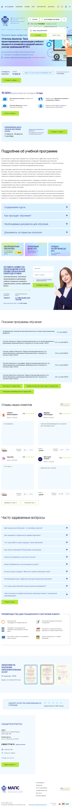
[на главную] (2, 6)
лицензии (62, 105)
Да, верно (38, 35)
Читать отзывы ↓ (10, 113)
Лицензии (19, 6)
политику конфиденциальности (44, 280)
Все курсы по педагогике (11, 386)
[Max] (66, 7)
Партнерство (41, 6)
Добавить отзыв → (10, 503)
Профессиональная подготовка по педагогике (42, 386)
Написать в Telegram (9, 753)
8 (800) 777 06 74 (7, 744)
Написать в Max (8, 749)
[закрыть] (65, 28)
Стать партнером (41, 788)
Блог (33, 6)
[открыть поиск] (64, 20)
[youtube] (58, 6)
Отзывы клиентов (41, 790)
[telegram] (70, 7)
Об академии (9, 6)
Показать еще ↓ (9, 602)
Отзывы (27, 6)
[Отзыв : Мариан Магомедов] (41, 450)
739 (62, 494)
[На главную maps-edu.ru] (12, 21)
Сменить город (56, 35)
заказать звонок (20, 744)
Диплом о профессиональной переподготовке (17, 57)
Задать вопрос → (10, 764)
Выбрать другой (51, 23)
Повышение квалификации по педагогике (17, 391)
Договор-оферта (41, 795)
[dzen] (62, 7)
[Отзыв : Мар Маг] (4, 494)
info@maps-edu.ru (7, 758)
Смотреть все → (30, 503)
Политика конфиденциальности (38, 804)
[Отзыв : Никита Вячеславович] (4, 450)
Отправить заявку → (11, 80)
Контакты (51, 6)
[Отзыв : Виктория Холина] (41, 494)
